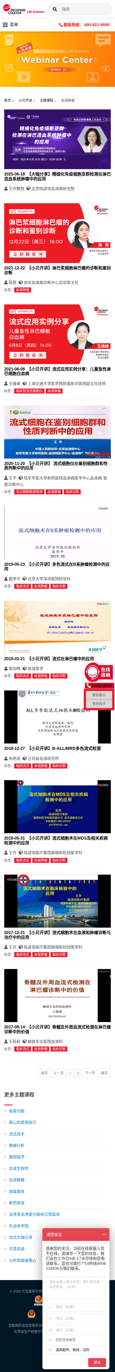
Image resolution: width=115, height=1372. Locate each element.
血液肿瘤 (17, 1180)
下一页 (90, 1073)
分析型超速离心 (22, 1260)
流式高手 (17, 1134)
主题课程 (46, 100)
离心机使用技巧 (22, 1122)
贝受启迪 (17, 1248)
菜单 (14, 24)
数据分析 (17, 1145)
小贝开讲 (25, 100)
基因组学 (17, 1157)
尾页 (104, 1073)
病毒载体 (17, 1191)
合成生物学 (18, 1168)
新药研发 (17, 1203)
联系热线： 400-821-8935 (86, 25)
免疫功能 (17, 1111)
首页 (7, 100)
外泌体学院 (18, 1226)
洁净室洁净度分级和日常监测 (34, 1214)
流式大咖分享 (20, 1237)
